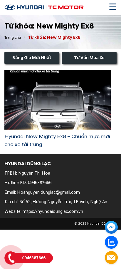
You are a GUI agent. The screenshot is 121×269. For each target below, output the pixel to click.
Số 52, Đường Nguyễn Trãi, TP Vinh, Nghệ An (63, 202)
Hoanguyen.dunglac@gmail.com (48, 192)
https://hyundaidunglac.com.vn (53, 211)
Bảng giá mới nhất (31, 58)
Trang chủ (12, 37)
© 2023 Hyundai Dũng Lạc (95, 223)
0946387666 (39, 183)
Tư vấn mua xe (89, 58)
